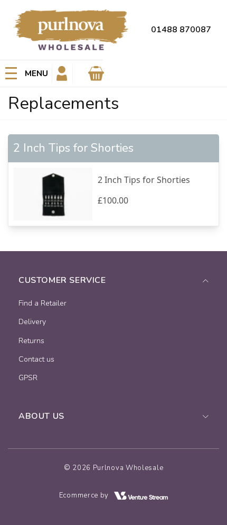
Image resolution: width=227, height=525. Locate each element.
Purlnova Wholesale (128, 468)
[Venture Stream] (141, 496)
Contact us (36, 359)
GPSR (27, 378)
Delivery (32, 322)
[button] (26, 73)
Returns (31, 341)
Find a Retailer (42, 303)
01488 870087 (181, 29)
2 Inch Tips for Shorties (144, 180)
